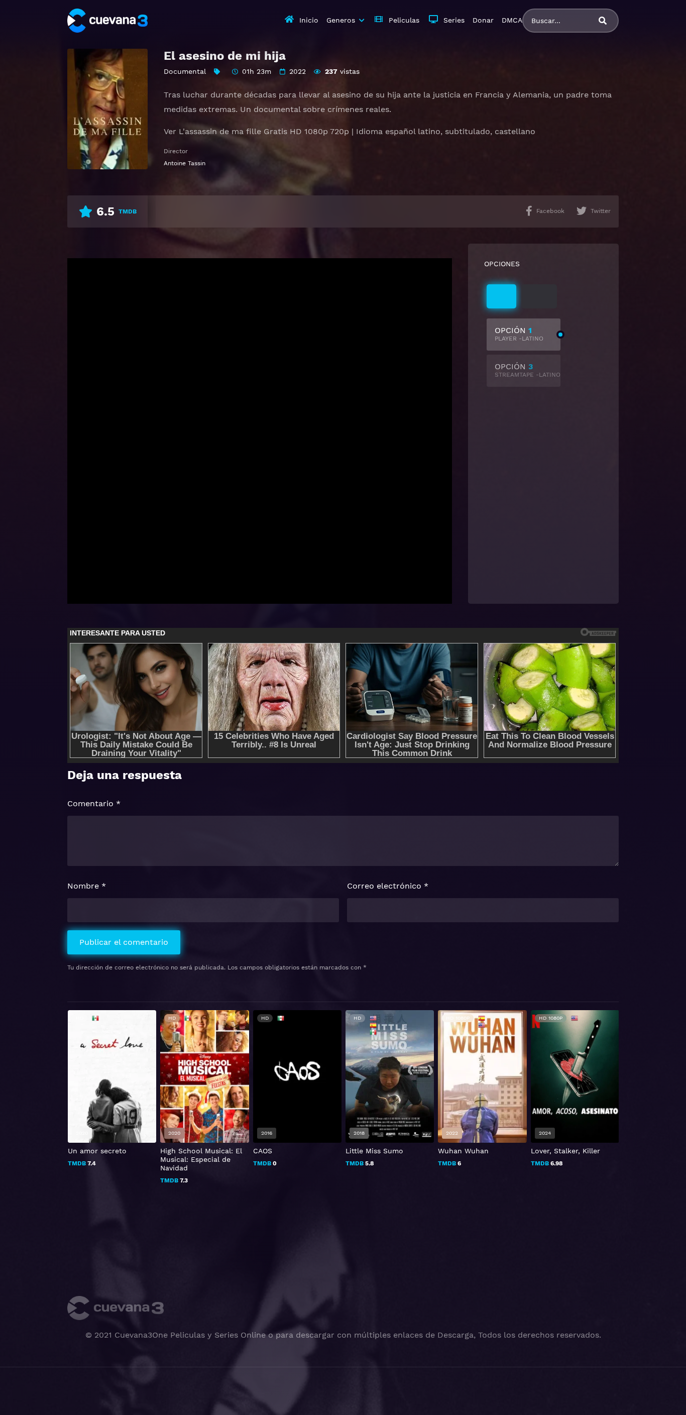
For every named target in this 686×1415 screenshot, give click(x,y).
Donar (483, 20)
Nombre (86, 886)
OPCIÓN (519, 333)
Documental (185, 71)
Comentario (94, 803)
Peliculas (404, 20)
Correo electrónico (387, 886)
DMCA (512, 20)
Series (454, 20)
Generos (340, 20)
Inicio (308, 20)
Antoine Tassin (184, 163)
